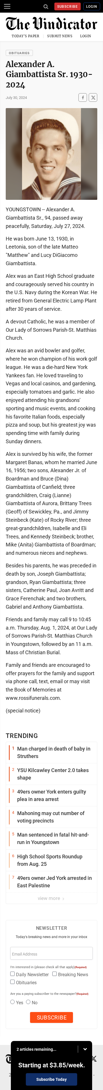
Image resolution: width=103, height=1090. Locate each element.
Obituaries (19, 53)
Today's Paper (25, 36)
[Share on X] (93, 97)
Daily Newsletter (32, 974)
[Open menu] (7, 6)
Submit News (59, 36)
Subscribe (67, 7)
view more (49, 898)
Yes (19, 1002)
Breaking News (73, 974)
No (34, 1002)
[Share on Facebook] (82, 97)
